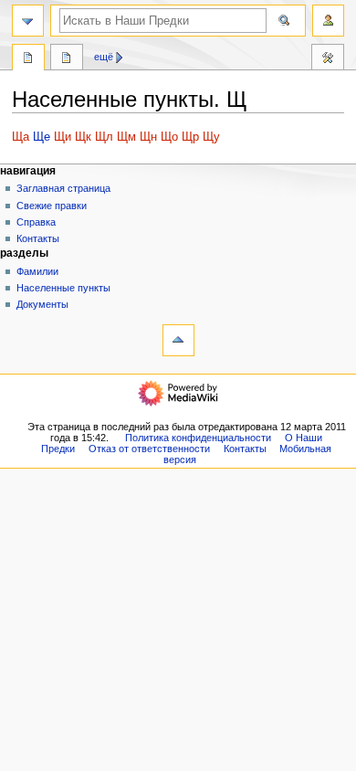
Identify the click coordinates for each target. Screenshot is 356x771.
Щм (126, 137)
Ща (20, 137)
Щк (83, 137)
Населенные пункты (63, 287)
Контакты (37, 238)
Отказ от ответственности (149, 448)
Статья (28, 59)
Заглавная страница (63, 188)
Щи (62, 137)
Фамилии (37, 271)
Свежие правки (51, 205)
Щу (211, 137)
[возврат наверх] (178, 340)
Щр (190, 137)
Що (169, 137)
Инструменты (327, 59)
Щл (104, 137)
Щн (148, 137)
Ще (41, 137)
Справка (36, 222)
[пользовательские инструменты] (328, 21)
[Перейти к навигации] (28, 21)
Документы (42, 304)
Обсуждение (66, 59)
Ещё (103, 56)
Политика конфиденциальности (198, 437)
